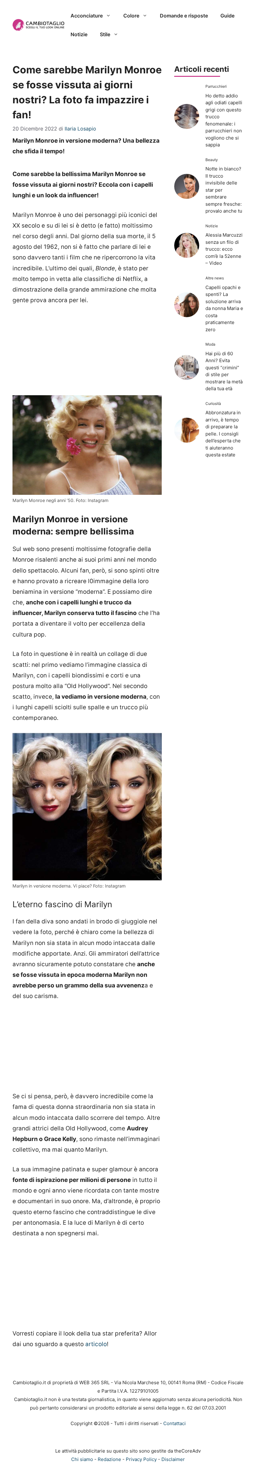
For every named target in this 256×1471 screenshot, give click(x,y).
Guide (227, 15)
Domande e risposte (184, 15)
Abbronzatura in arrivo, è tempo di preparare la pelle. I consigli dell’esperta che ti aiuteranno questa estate (223, 434)
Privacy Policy (141, 1459)
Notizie (79, 34)
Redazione (109, 1459)
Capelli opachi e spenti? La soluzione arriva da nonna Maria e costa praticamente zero (224, 308)
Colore (131, 15)
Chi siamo (82, 1459)
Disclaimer (173, 1459)
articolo (96, 1344)
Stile (105, 34)
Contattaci (174, 1423)
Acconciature (87, 15)
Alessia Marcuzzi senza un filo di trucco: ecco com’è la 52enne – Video (224, 249)
